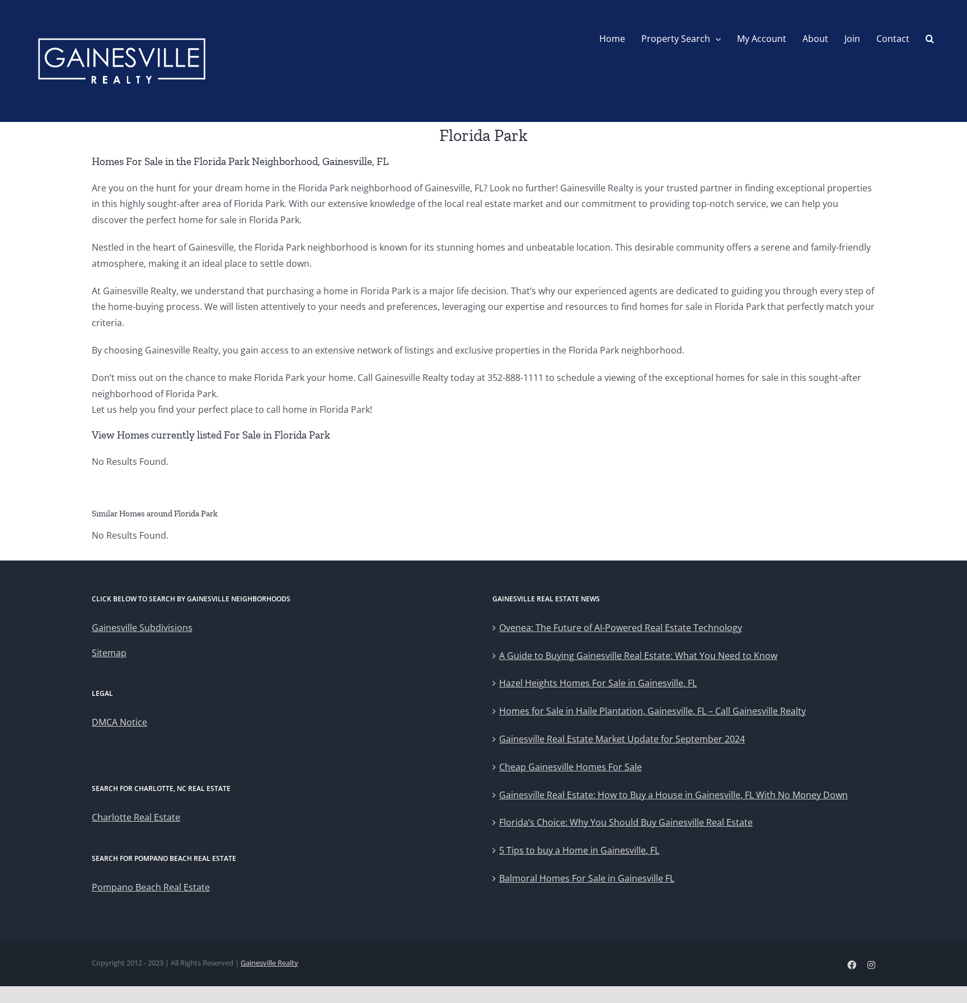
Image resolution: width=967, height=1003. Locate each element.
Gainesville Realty (269, 963)
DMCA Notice (119, 722)
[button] (930, 38)
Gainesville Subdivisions (142, 627)
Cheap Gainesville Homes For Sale (570, 767)
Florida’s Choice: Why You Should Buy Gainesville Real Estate (626, 822)
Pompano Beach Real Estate (151, 887)
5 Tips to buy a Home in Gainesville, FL (579, 850)
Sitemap (109, 653)
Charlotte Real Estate (136, 817)
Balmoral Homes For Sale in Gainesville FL (586, 878)
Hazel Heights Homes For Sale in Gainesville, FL (598, 683)
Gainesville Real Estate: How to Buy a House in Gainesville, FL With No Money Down (673, 795)
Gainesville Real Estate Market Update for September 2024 (622, 739)
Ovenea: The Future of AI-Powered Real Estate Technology (620, 627)
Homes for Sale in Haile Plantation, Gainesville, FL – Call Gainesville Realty (652, 711)
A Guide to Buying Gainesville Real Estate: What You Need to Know (638, 655)
